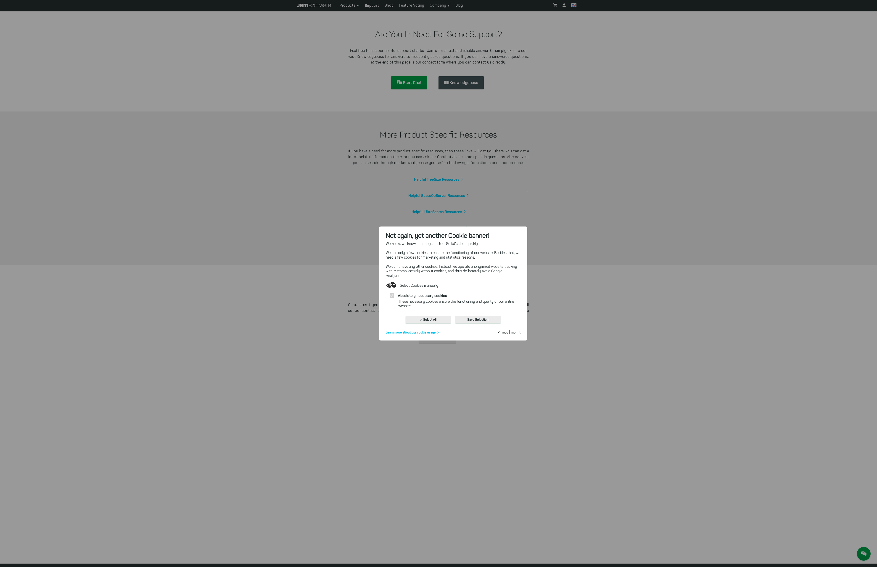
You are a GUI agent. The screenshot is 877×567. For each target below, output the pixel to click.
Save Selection (478, 320)
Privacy (503, 332)
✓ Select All (428, 320)
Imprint (515, 332)
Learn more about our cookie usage (411, 332)
